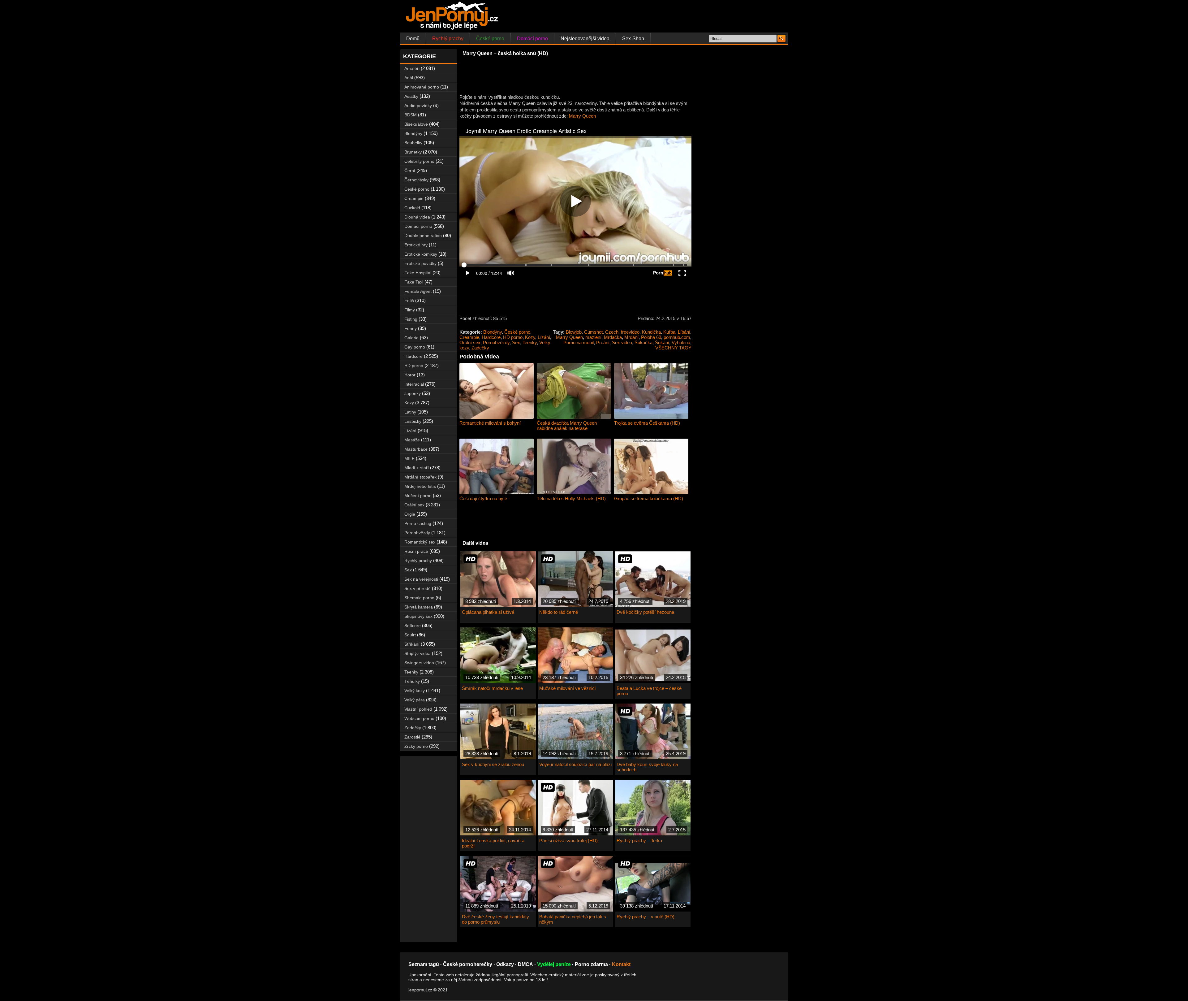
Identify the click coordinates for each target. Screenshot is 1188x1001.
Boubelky (413, 142)
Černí (409, 170)
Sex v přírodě (417, 588)
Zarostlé (412, 736)
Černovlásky (416, 179)
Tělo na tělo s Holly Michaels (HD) (571, 498)
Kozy (530, 337)
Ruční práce (416, 551)
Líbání (684, 332)
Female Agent (418, 291)
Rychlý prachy (447, 38)
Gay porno (414, 346)
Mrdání (631, 337)
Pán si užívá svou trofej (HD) (568, 840)
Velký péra (414, 699)
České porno (490, 38)
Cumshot (593, 332)
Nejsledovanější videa (585, 38)
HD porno (513, 337)
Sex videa (622, 342)
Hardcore (491, 337)
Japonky (412, 393)
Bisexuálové (416, 124)
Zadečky (480, 347)
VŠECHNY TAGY (673, 347)
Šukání (662, 342)
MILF (409, 458)
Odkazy (505, 964)
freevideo (630, 332)
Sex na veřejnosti (421, 579)
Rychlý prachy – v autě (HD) (645, 916)
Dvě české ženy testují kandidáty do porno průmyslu (495, 919)
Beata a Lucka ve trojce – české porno (649, 691)
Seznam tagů (423, 964)
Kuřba (669, 332)
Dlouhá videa (417, 216)
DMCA (525, 964)
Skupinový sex (418, 616)
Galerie (411, 337)
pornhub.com (677, 337)
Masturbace (416, 449)
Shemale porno (419, 597)
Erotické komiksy (420, 254)
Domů (413, 38)
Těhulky (412, 681)
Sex (516, 342)
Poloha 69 (651, 337)
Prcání (602, 342)
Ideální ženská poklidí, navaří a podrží (493, 843)
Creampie (469, 337)
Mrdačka (613, 337)
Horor (409, 374)
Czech (611, 332)
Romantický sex (419, 542)
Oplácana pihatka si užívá (488, 612)
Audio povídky (418, 105)
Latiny (410, 412)
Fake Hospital (417, 272)
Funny (410, 328)
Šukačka (643, 342)
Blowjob (574, 332)
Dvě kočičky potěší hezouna (645, 612)
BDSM (410, 114)
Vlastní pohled (418, 709)
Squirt (410, 634)
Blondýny (492, 332)
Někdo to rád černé (558, 612)
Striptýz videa (417, 653)
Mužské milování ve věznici (567, 688)
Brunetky (413, 152)
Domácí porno (532, 38)
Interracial (414, 384)
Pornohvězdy (496, 342)
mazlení (593, 337)
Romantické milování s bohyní (490, 423)
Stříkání (412, 644)
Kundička (651, 332)
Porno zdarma (591, 964)
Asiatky (411, 96)
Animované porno (421, 86)
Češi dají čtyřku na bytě (483, 498)
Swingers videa (419, 662)
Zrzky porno (416, 746)
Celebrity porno (419, 161)
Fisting (410, 319)
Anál (408, 77)
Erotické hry (416, 244)
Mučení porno (418, 495)
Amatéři (412, 68)
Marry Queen (582, 116)
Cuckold (412, 207)
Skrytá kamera (418, 606)
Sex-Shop (633, 38)
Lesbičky (412, 421)
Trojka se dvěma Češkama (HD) (647, 423)
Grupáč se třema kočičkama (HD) (648, 498)
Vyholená (681, 342)
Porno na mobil (578, 342)
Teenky (530, 342)
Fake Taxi (413, 282)
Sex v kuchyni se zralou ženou (493, 764)
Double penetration (423, 235)
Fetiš (409, 300)
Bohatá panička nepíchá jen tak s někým (572, 919)
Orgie (409, 514)
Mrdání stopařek (420, 476)
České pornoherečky (467, 964)
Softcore (412, 625)
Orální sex (469, 342)
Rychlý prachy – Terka (639, 840)
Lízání (544, 337)
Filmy (409, 309)
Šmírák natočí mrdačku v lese (492, 688)
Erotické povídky (420, 263)
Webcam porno (419, 718)
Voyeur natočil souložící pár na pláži (575, 764)
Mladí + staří (416, 467)
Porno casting (417, 523)
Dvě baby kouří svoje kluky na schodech (647, 767)
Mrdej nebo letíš (420, 486)
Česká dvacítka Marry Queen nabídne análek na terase (567, 425)
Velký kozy (414, 690)
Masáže (412, 439)
